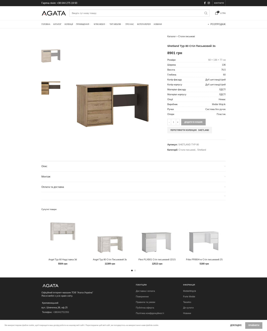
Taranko (187, 302)
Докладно (236, 325)
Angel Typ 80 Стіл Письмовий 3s (110, 259)
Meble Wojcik (219, 104)
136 (224, 64)
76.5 (223, 69)
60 (224, 74)
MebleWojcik (189, 291)
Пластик (221, 114)
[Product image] (62, 235)
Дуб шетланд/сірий (215, 79)
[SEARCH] (206, 13)
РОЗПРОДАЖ (218, 24)
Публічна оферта (145, 307)
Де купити (188, 307)
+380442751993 (61, 312)
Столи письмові (186, 36)
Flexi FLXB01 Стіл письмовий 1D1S (157, 259)
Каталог (171, 36)
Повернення (142, 296)
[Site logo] (53, 13)
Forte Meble (189, 296)
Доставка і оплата (145, 291)
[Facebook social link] (205, 3)
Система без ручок (215, 109)
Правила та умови (145, 302)
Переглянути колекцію (189, 130)
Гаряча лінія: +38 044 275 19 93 (59, 3)
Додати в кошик (193, 122)
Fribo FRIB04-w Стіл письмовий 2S (204, 259)
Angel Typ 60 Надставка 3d (63, 259)
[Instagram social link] (209, 3)
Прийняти (253, 325)
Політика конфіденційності (150, 313)
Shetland (201, 149)
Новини (187, 313)
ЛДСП (222, 89)
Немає (222, 99)
